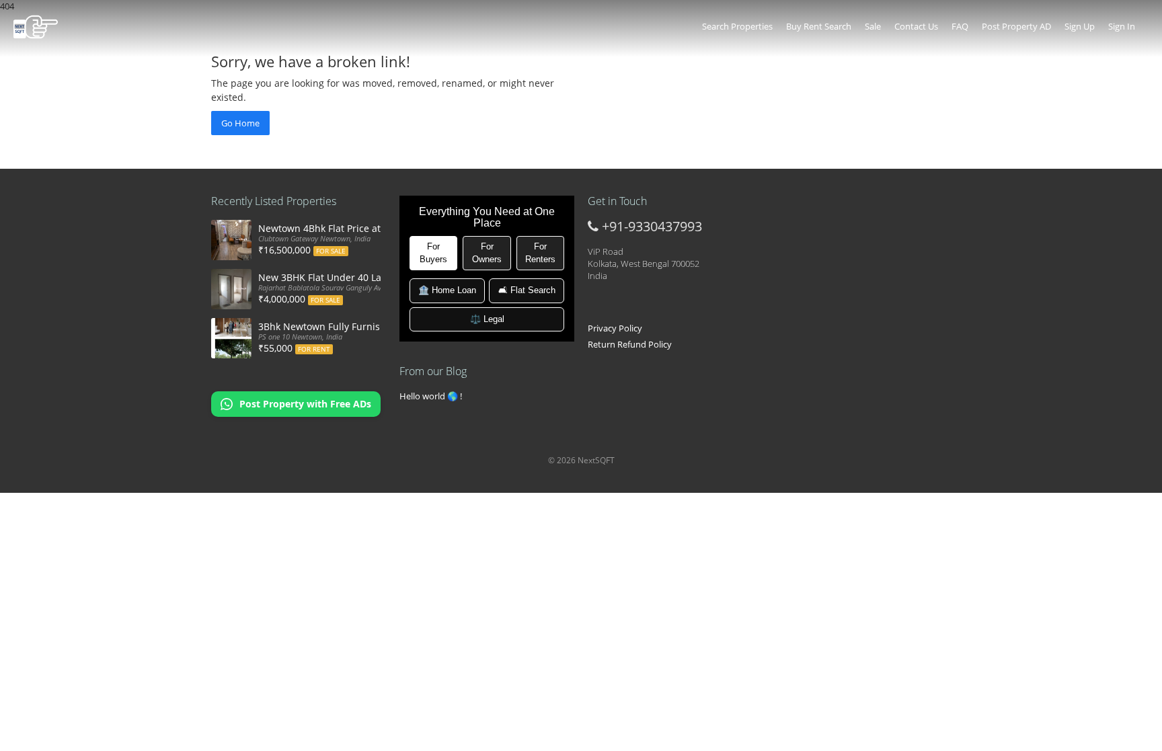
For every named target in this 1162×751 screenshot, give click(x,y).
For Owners (487, 252)
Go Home (240, 123)
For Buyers (433, 252)
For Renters (540, 252)
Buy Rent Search (818, 26)
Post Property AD (1016, 26)
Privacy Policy (615, 328)
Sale (873, 26)
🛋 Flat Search (526, 290)
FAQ (960, 26)
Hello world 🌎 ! (430, 396)
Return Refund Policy (630, 344)
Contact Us (916, 26)
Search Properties (737, 26)
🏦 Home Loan (447, 290)
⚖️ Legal (487, 319)
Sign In (1121, 26)
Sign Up (1079, 26)
